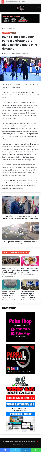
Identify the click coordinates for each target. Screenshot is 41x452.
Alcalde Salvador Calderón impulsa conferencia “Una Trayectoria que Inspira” (30, 294)
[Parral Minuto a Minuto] (20, 8)
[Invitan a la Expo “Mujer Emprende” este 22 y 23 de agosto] (30, 261)
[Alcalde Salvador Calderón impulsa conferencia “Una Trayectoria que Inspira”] (30, 284)
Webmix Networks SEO (20, 444)
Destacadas (11, 28)
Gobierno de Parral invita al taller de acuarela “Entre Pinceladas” (9, 294)
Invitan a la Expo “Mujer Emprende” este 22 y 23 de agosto (29, 270)
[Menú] (39, 9)
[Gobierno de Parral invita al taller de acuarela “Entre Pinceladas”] (11, 284)
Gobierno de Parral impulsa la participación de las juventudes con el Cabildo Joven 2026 (11, 271)
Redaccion (7, 53)
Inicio (5, 28)
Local (13, 32)
